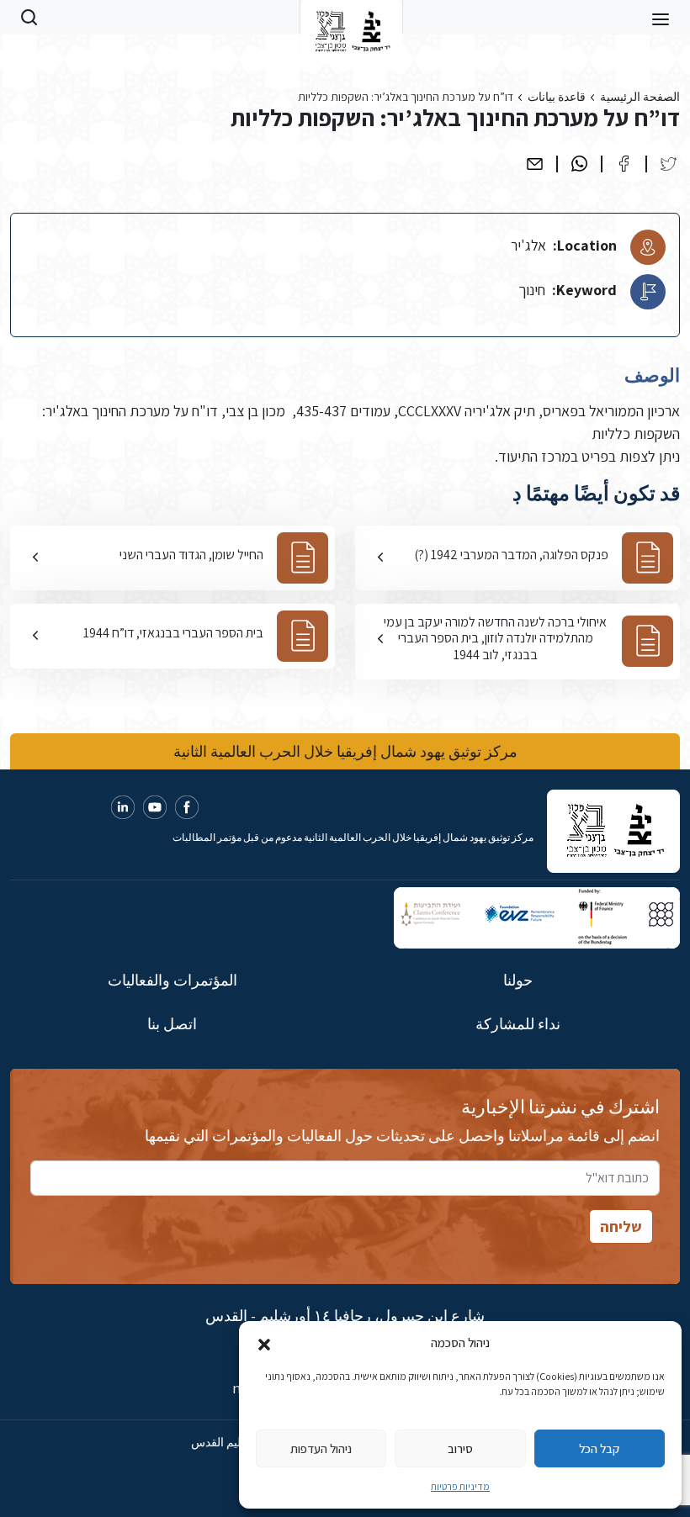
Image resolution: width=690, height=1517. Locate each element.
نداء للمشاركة (517, 1023)
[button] (264, 1343)
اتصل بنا (172, 1023)
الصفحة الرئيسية (640, 96)
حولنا (518, 980)
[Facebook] (624, 164)
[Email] (535, 164)
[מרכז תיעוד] (351, 17)
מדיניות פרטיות (460, 1486)
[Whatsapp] (579, 164)
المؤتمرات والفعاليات (172, 980)
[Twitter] (669, 164)
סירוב (460, 1448)
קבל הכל (599, 1448)
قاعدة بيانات (557, 96)
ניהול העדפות (321, 1448)
